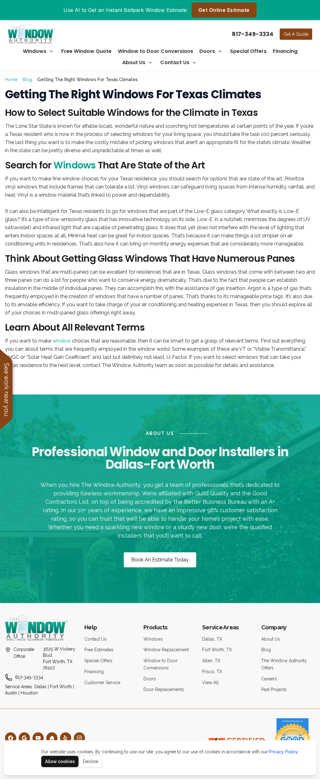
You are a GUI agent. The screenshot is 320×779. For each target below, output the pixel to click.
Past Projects (274, 689)
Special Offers (248, 51)
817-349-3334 (252, 34)
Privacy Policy (283, 751)
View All (210, 682)
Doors (207, 51)
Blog (27, 79)
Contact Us (174, 62)
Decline (90, 761)
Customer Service (102, 682)
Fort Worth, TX (217, 649)
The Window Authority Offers (284, 664)
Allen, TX (211, 660)
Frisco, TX (212, 671)
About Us (133, 62)
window (61, 341)
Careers (269, 678)
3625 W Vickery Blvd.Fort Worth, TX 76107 (59, 658)
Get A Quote (295, 34)
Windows (34, 51)
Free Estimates (98, 649)
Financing (285, 51)
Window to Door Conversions (155, 51)
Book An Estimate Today (160, 560)
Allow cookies (60, 761)
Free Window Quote (86, 51)
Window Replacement (166, 649)
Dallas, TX (212, 639)
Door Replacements (163, 689)
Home (11, 79)
